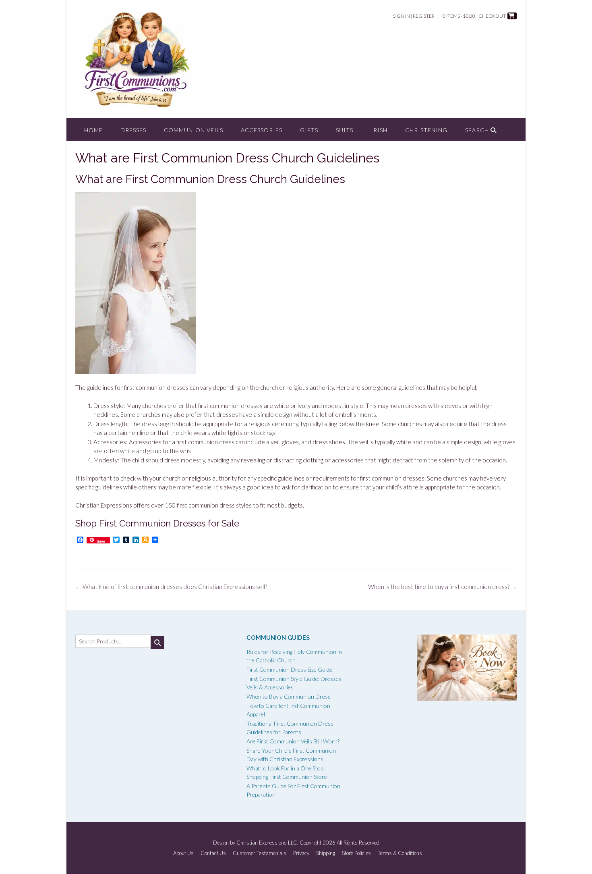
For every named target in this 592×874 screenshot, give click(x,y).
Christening (426, 130)
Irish (379, 130)
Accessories (261, 130)
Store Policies (356, 853)
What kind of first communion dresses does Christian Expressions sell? (171, 586)
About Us (183, 853)
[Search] (157, 642)
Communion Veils (193, 130)
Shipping (325, 853)
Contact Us (213, 853)
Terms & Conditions (400, 853)
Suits (344, 130)
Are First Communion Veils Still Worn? (292, 741)
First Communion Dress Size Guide (289, 669)
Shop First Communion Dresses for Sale (157, 523)
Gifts (309, 130)
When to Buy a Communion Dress (288, 696)
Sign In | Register (414, 16)
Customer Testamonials (259, 853)
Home (93, 130)
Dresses (133, 130)
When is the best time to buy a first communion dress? (442, 586)
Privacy (301, 853)
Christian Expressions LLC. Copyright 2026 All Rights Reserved (307, 842)
